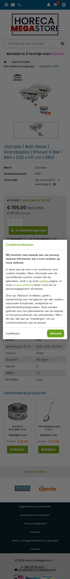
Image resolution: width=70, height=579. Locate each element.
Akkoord (55, 333)
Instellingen (13, 333)
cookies (44, 281)
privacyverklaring (23, 284)
